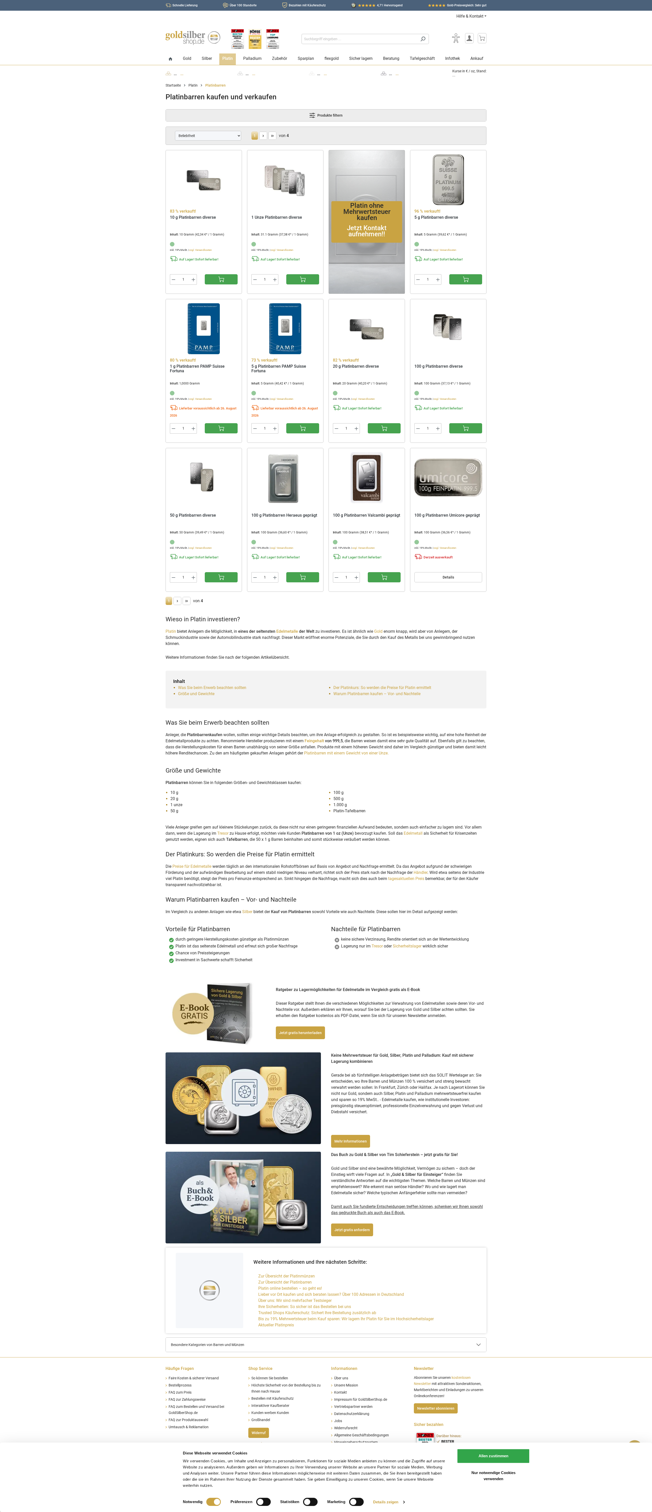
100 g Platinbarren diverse (438, 366)
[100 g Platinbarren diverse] (448, 328)
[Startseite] (170, 59)
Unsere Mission (346, 1385)
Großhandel (260, 1420)
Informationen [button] (344, 1368)
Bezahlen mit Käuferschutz (307, 5)
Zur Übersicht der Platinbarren (285, 1282)
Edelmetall (413, 833)
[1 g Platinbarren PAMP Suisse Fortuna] (204, 328)
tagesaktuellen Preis (406, 878)
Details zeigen (385, 1502)
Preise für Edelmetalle (191, 866)
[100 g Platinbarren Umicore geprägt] (448, 477)
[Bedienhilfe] (456, 38)
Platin (171, 631)
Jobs (338, 1421)
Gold (378, 631)
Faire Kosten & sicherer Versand (194, 1378)
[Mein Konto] (469, 38)
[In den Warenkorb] (221, 279)
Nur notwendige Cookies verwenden (493, 1475)
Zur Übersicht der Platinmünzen (286, 1276)
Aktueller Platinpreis (276, 1325)
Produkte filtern (330, 115)
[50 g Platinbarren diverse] (204, 477)
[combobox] (359, 39)
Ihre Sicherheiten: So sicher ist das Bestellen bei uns (304, 1306)
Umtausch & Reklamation (189, 1427)
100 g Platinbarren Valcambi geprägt (366, 515)
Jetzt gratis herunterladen (300, 1033)
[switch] (263, 1502)
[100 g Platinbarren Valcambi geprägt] (367, 477)
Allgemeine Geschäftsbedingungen (361, 1435)
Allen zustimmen (493, 1456)
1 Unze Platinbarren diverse (276, 217)
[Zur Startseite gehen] (193, 38)
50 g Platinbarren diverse (193, 515)
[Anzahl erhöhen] (193, 279)
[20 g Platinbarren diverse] (367, 328)
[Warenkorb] (482, 38)
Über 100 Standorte (243, 5)
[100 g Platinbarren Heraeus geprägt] (285, 477)
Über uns (341, 1378)
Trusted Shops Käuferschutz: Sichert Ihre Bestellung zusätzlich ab (317, 1312)
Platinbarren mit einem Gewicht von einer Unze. (346, 753)
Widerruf (259, 1433)
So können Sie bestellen (269, 1378)
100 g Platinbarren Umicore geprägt (447, 515)
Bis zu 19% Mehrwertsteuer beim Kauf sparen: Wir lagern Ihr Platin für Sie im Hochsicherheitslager (346, 1318)
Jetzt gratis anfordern (352, 1230)
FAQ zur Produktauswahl (188, 1420)
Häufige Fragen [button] (180, 1368)
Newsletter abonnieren (435, 1408)
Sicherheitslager (408, 946)
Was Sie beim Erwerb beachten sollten (212, 687)
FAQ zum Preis (180, 1392)
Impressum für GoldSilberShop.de (360, 1399)
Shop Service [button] (260, 1368)
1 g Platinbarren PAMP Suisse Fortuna (197, 369)
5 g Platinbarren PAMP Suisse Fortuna (278, 369)
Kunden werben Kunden (270, 1413)
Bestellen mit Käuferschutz (272, 1398)
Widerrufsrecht (346, 1428)
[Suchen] (423, 39)
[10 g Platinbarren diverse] (204, 179)
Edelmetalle (287, 631)
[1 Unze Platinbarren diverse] (285, 179)
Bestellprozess (180, 1385)
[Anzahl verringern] (173, 279)
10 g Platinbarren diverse (193, 217)
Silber (247, 911)
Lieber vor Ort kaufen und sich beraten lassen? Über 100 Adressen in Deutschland (331, 1294)
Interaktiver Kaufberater (270, 1406)
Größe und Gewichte (196, 693)
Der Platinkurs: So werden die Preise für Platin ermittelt (382, 687)
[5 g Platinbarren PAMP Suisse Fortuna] (285, 328)
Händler (420, 872)
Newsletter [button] (424, 1368)
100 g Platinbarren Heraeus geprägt (284, 515)
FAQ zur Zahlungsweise (187, 1399)
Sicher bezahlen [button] (428, 1424)
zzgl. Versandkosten (200, 250)
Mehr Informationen (350, 1141)
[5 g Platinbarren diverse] (448, 179)
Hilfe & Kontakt (469, 16)
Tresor (222, 833)
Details (448, 577)
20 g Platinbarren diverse (356, 366)
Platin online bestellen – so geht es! (290, 1288)
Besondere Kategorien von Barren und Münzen (207, 1345)
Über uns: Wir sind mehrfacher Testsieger (295, 1300)
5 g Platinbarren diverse (436, 217)
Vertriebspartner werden (353, 1407)
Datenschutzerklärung (351, 1414)
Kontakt (340, 1392)
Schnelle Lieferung (185, 5)
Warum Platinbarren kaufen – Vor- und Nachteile (376, 693)
